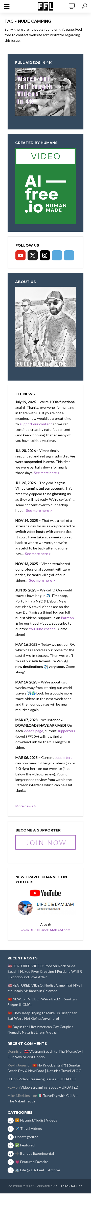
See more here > (47, 473)
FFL (10, 1079)
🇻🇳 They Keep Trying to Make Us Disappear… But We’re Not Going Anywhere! (43, 1016)
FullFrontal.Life (69, 1186)
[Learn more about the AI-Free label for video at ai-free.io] (45, 185)
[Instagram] (45, 255)
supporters (66, 731)
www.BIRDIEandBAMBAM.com (45, 930)
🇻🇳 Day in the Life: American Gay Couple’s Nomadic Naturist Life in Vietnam (40, 1029)
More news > (25, 806)
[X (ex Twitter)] (33, 255)
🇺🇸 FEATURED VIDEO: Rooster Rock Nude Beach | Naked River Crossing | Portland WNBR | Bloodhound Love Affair (45, 971)
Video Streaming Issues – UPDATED (47, 1079)
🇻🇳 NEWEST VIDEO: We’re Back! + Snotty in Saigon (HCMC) (43, 1002)
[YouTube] (20, 255)
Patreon (67, 618)
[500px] (57, 255)
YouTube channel (42, 629)
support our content (36, 424)
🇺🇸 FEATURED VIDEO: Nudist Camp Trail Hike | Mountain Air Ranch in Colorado (45, 988)
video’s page (33, 731)
